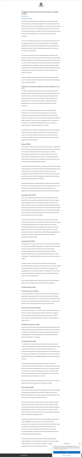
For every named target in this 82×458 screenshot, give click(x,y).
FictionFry (41, 5)
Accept (66, 452)
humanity (55, 185)
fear (30, 270)
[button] (79, 443)
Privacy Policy (64, 455)
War (34, 28)
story (35, 349)
